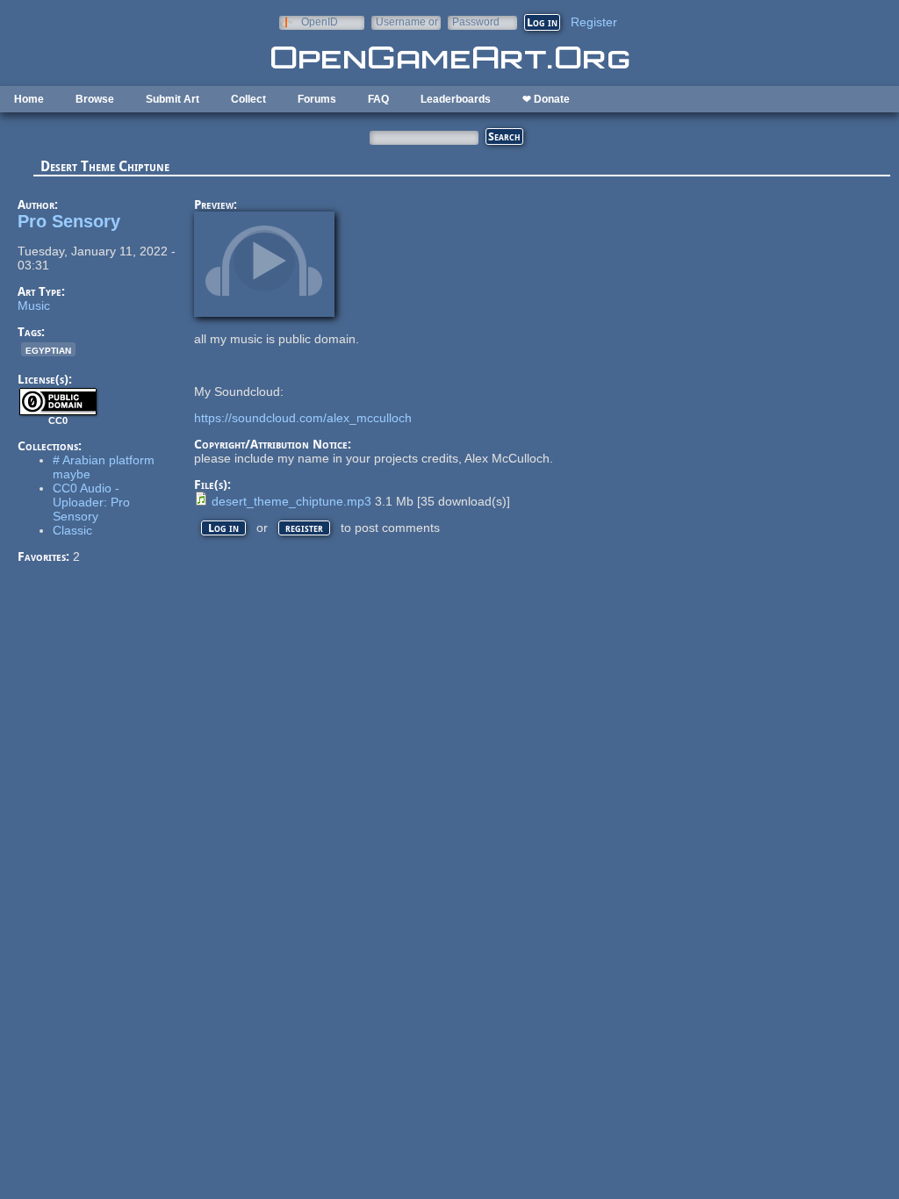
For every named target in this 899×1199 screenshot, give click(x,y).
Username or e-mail (407, 21)
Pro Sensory (69, 221)
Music (34, 305)
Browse (95, 99)
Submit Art (172, 99)
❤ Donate (546, 99)
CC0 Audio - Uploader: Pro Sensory (91, 502)
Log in (223, 528)
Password (476, 21)
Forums (317, 99)
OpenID (319, 21)
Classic (72, 530)
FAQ (378, 99)
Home (29, 99)
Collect (248, 99)
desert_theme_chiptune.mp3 (291, 501)
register (304, 528)
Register (594, 22)
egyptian (48, 349)
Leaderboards (456, 99)
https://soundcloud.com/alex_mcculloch (303, 418)
